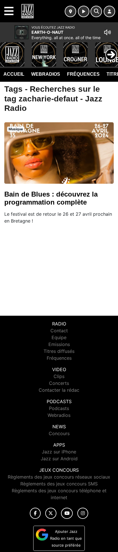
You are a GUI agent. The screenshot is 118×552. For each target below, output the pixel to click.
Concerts (59, 383)
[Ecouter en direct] (83, 11)
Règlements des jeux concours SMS (59, 484)
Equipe (59, 337)
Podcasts (59, 408)
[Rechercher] (96, 11)
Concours (59, 433)
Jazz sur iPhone (59, 452)
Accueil (13, 74)
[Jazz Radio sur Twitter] (50, 513)
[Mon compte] (109, 11)
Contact (59, 330)
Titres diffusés (59, 351)
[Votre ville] (70, 11)
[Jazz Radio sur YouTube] (67, 513)
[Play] (7, 50)
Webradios (45, 74)
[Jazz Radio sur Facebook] (35, 513)
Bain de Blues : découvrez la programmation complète (51, 198)
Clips (59, 376)
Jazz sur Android (59, 458)
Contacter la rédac (59, 390)
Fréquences (83, 74)
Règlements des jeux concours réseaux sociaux (59, 477)
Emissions (59, 344)
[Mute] (107, 32)
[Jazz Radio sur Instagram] (82, 513)
